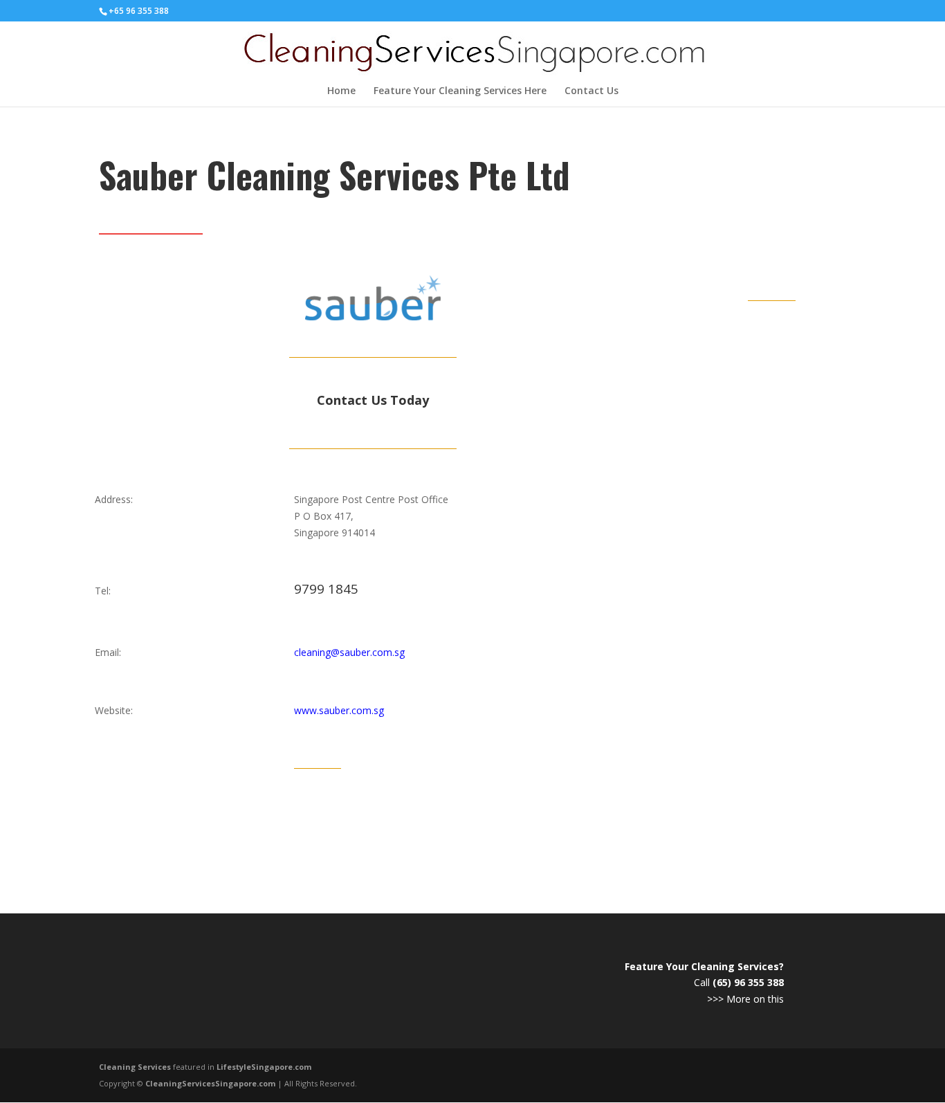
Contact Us (591, 91)
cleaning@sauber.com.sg (349, 652)
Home (341, 91)
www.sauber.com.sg (339, 710)
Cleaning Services (135, 1066)
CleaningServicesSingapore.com (210, 1083)
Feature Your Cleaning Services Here (460, 91)
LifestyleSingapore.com (264, 1066)
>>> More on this (745, 998)
